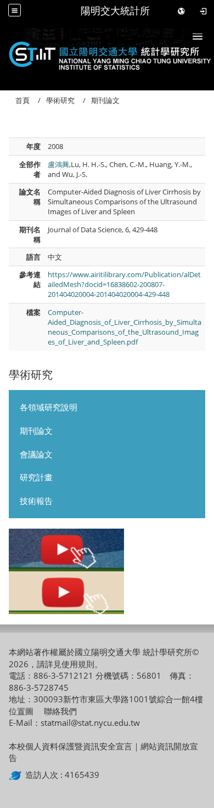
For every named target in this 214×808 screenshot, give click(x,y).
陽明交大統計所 (115, 10)
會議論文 (36, 454)
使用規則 (77, 663)
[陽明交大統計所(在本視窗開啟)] (107, 52)
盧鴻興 (58, 164)
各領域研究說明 (48, 407)
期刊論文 (36, 430)
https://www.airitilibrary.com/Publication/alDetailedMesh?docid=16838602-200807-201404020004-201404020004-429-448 (124, 285)
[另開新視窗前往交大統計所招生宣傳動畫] (66, 550)
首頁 (22, 100)
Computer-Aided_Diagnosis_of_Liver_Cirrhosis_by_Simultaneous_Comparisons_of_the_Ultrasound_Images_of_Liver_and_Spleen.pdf (124, 327)
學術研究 (60, 100)
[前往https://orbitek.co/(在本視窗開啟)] (17, 774)
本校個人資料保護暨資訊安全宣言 (70, 746)
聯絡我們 (60, 711)
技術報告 (36, 500)
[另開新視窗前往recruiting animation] (66, 592)
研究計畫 (36, 477)
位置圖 (21, 711)
